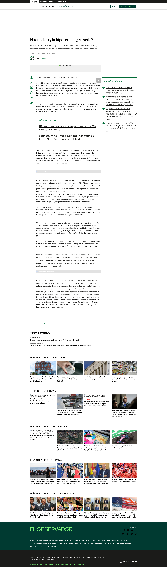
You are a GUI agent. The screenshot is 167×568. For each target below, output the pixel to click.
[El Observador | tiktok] (136, 530)
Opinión (62, 543)
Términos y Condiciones (68, 564)
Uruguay (34, 2)
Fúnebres (70, 543)
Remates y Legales (82, 543)
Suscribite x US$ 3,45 (127, 6)
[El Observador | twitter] (121, 530)
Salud (33, 324)
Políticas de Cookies (36, 564)
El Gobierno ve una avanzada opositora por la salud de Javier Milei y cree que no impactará (54, 340)
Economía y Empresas (96, 540)
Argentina (43, 2)
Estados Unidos (62, 2)
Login (114, 6)
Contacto (81, 564)
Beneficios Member (50, 540)
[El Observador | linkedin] (123, 534)
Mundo (126, 540)
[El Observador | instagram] (128, 530)
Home (32, 540)
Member (39, 540)
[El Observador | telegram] (132, 534)
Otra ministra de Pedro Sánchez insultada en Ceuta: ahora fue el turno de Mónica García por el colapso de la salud (60, 345)
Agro (108, 540)
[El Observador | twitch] (136, 534)
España (51, 2)
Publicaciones (113, 543)
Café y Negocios (80, 540)
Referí (61, 540)
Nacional (69, 540)
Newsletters (125, 543)
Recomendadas (43, 324)
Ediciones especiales (98, 543)
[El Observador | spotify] (127, 534)
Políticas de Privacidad (52, 564)
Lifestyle (54, 543)
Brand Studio (117, 540)
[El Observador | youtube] (132, 530)
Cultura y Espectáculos (39, 543)
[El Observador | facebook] (124, 530)
